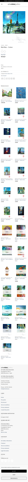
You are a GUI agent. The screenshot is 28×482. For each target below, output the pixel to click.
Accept (14, 471)
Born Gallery (7, 73)
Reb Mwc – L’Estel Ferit (19, 160)
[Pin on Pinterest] (11, 78)
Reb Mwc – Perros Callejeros (7, 259)
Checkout (3, 443)
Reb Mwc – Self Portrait (6, 238)
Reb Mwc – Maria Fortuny (20, 200)
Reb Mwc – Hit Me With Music (20, 279)
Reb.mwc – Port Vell (5, 318)
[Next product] (2, 51)
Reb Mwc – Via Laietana (20, 120)
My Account (3, 402)
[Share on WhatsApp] (2, 78)
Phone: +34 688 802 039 (9, 0)
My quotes (3, 399)
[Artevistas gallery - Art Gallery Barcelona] (14, 4)
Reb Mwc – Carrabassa (19, 219)
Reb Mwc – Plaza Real (19, 259)
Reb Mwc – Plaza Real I (5, 219)
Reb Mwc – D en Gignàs (5, 337)
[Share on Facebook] (4, 78)
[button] (2, 4)
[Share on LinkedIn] (14, 78)
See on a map (4, 432)
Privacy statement (5, 407)
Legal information (5, 450)
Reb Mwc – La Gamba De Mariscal (6, 121)
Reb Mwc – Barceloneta (6, 160)
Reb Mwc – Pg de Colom (20, 179)
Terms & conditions (5, 404)
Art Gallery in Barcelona (6, 440)
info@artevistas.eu (19, 0)
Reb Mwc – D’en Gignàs (5, 140)
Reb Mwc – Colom (4, 200)
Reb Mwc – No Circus (19, 101)
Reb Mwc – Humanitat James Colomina (7, 180)
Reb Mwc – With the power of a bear (21, 239)
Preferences (14, 478)
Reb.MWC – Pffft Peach (6, 278)
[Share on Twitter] (7, 78)
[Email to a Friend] (9, 78)
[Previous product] (5, 51)
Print (6, 45)
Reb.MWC (3, 54)
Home (2, 45)
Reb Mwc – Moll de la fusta (20, 318)
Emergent (4, 75)
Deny (14, 474)
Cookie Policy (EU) (5, 409)
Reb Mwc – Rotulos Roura (20, 140)
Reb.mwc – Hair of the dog (6, 101)
